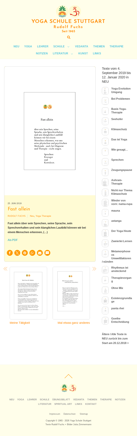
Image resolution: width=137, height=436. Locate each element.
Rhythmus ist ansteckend (119, 269)
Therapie (116, 46)
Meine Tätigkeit (20, 322)
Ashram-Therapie (116, 182)
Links (97, 53)
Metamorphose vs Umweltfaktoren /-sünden (116, 256)
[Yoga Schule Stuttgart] (68, 16)
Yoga (28, 46)
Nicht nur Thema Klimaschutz (121, 192)
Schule (59, 46)
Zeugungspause (121, 170)
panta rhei (117, 308)
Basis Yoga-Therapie (118, 111)
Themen (99, 46)
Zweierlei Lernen (121, 241)
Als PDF (13, 240)
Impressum (54, 414)
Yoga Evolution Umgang (121, 90)
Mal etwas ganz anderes (74, 322)
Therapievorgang (121, 279)
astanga (116, 220)
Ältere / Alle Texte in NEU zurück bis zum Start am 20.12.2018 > (115, 338)
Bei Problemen (120, 98)
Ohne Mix (117, 288)
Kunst (83, 53)
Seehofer (117, 119)
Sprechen (117, 159)
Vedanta (81, 46)
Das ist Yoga (119, 139)
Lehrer (42, 46)
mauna (115, 210)
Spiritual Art (63, 404)
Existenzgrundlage (121, 300)
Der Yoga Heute (121, 231)
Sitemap (84, 414)
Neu (16, 46)
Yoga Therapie (43, 216)
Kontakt (91, 404)
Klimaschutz (119, 129)
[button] (10, 253)
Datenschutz (69, 414)
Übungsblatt (61, 399)
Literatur (60, 53)
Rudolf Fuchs (17, 216)
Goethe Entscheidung (120, 320)
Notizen (42, 53)
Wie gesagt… (119, 149)
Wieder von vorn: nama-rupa (121, 202)
